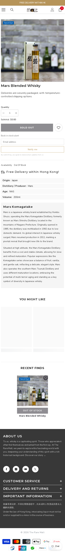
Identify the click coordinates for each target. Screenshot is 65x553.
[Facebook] (6, 469)
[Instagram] (16, 469)
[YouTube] (25, 469)
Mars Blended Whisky (32, 415)
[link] (16, 350)
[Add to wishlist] (58, 128)
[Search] (12, 10)
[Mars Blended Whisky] (32, 390)
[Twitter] (35, 469)
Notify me (32, 149)
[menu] (3, 10)
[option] (32, 50)
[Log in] (52, 9)
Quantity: (5, 107)
